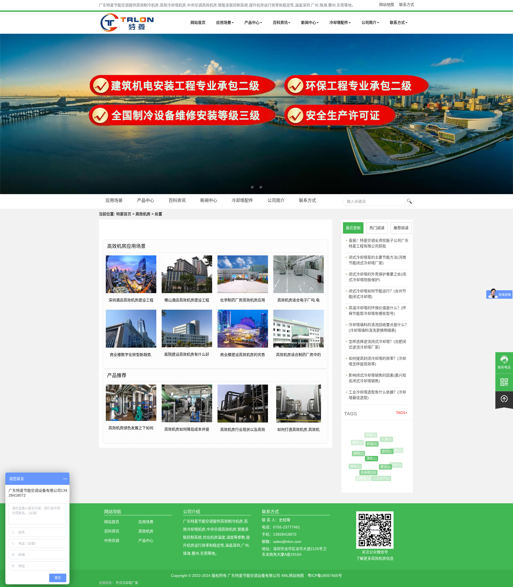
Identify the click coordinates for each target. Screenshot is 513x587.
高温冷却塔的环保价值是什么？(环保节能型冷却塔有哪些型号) (377, 311)
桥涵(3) (367, 444)
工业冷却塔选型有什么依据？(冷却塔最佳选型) (377, 395)
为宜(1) (393, 465)
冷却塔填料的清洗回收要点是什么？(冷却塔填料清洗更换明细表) (379, 327)
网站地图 (386, 4)
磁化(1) (394, 450)
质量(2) (391, 475)
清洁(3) (380, 467)
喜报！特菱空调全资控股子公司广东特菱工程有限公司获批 (379, 243)
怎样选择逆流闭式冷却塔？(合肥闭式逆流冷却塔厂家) (377, 344)
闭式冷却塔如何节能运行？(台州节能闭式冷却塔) (377, 294)
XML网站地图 (292, 575)
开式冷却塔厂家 (127, 583)
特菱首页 (123, 214)
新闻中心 (308, 22)
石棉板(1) (363, 478)
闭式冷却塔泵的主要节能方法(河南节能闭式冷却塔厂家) (377, 260)
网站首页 (198, 22)
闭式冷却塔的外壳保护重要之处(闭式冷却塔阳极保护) (377, 277)
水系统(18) (364, 472)
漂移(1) (365, 459)
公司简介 (369, 22)
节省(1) (369, 435)
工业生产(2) (378, 478)
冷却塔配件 (338, 22)
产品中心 (251, 22)
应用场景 (223, 22)
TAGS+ (401, 413)
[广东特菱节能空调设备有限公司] (127, 29)
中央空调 (111, 540)
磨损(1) (356, 442)
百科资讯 (280, 22)
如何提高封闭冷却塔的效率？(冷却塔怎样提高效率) (377, 361)
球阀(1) (353, 466)
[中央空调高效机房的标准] (256, 114)
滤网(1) (354, 453)
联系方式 (406, 4)
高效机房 (145, 531)
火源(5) (383, 439)
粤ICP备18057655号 (325, 575)
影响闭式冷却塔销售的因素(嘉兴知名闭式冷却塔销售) (377, 378)
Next (5, 114)
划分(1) (381, 451)
